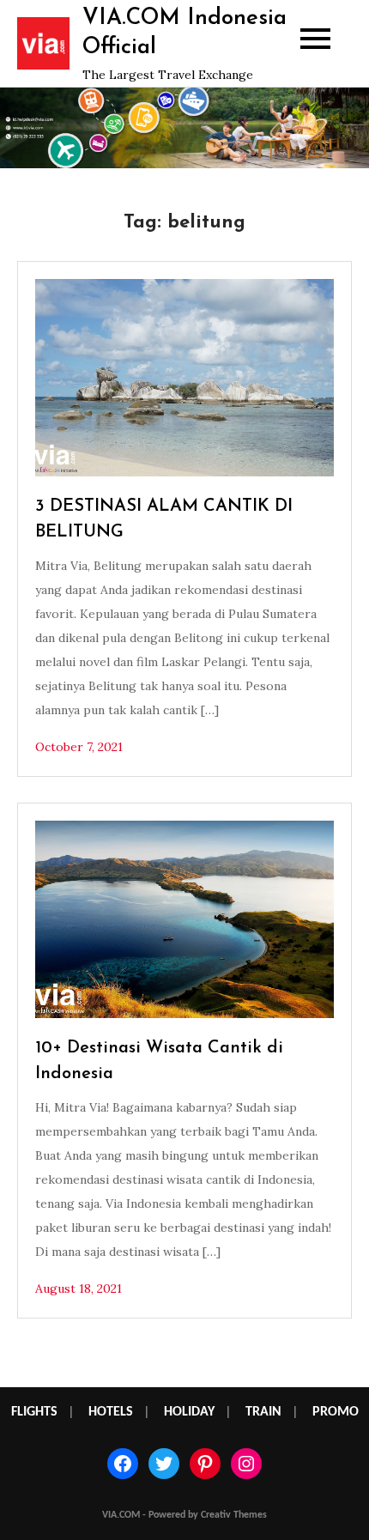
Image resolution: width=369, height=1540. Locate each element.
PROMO (335, 1412)
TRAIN (263, 1412)
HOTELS (110, 1412)
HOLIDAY (189, 1412)
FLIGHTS (34, 1412)
